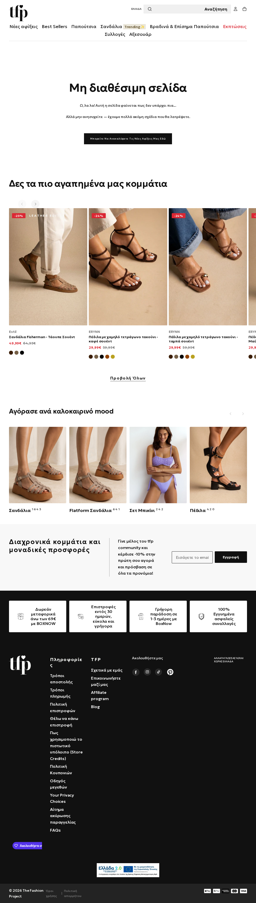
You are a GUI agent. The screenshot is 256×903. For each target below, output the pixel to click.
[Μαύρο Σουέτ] (22, 353)
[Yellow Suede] (113, 357)
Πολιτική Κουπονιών (61, 769)
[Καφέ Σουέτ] (11, 353)
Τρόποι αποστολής (61, 679)
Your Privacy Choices (62, 798)
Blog (95, 706)
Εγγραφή (231, 557)
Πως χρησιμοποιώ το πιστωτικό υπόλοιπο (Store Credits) (66, 745)
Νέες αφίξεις (24, 26)
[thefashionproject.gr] (20, 665)
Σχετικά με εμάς (106, 670)
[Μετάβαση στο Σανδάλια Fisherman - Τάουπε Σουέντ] (48, 266)
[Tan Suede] (107, 357)
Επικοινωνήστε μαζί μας (106, 681)
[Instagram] (147, 672)
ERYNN (94, 331)
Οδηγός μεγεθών (58, 784)
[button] (136, 9)
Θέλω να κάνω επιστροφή (64, 721)
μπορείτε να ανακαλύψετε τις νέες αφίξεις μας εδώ (128, 138)
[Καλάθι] (244, 9)
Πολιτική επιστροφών (62, 707)
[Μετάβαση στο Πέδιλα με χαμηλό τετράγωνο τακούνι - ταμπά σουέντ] (208, 266)
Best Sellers (54, 26)
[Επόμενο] (35, 204)
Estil (12, 331)
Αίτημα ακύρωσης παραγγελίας (63, 816)
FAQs (55, 830)
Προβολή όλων (128, 378)
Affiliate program (100, 695)
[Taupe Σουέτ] (96, 357)
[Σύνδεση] (235, 9)
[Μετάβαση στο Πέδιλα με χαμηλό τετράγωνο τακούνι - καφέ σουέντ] (128, 266)
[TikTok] (158, 672)
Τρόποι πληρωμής (60, 693)
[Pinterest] (170, 672)
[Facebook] (136, 672)
